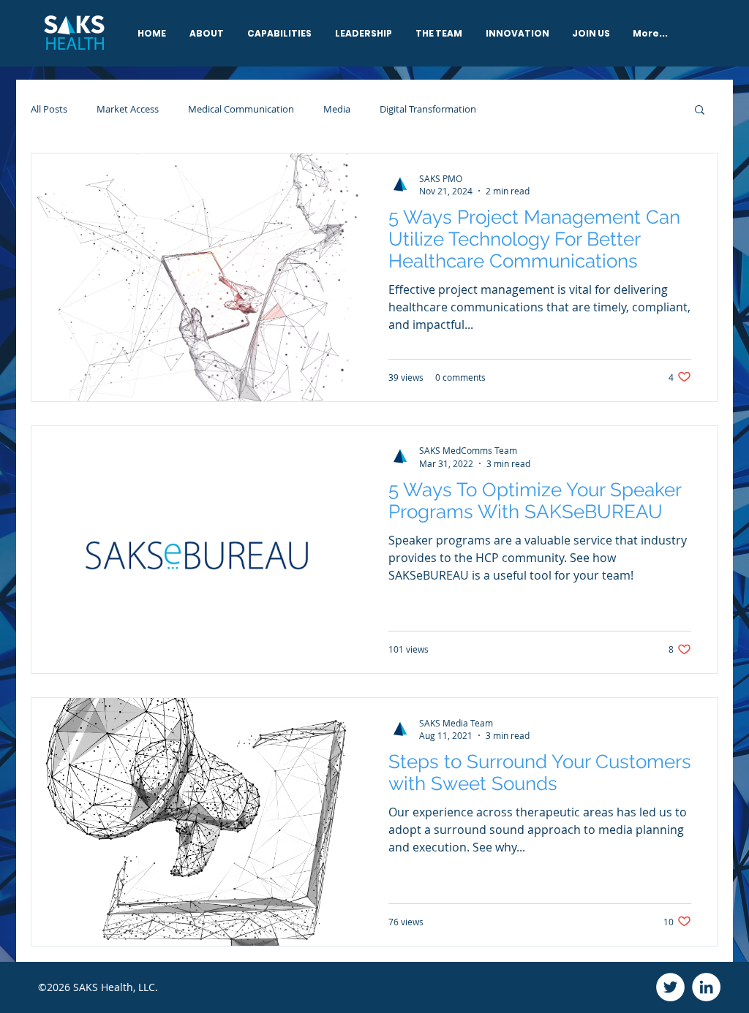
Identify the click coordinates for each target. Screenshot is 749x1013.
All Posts (49, 109)
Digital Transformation (428, 109)
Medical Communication (241, 109)
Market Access (128, 109)
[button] (700, 110)
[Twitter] (670, 987)
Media (336, 109)
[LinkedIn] (706, 987)
